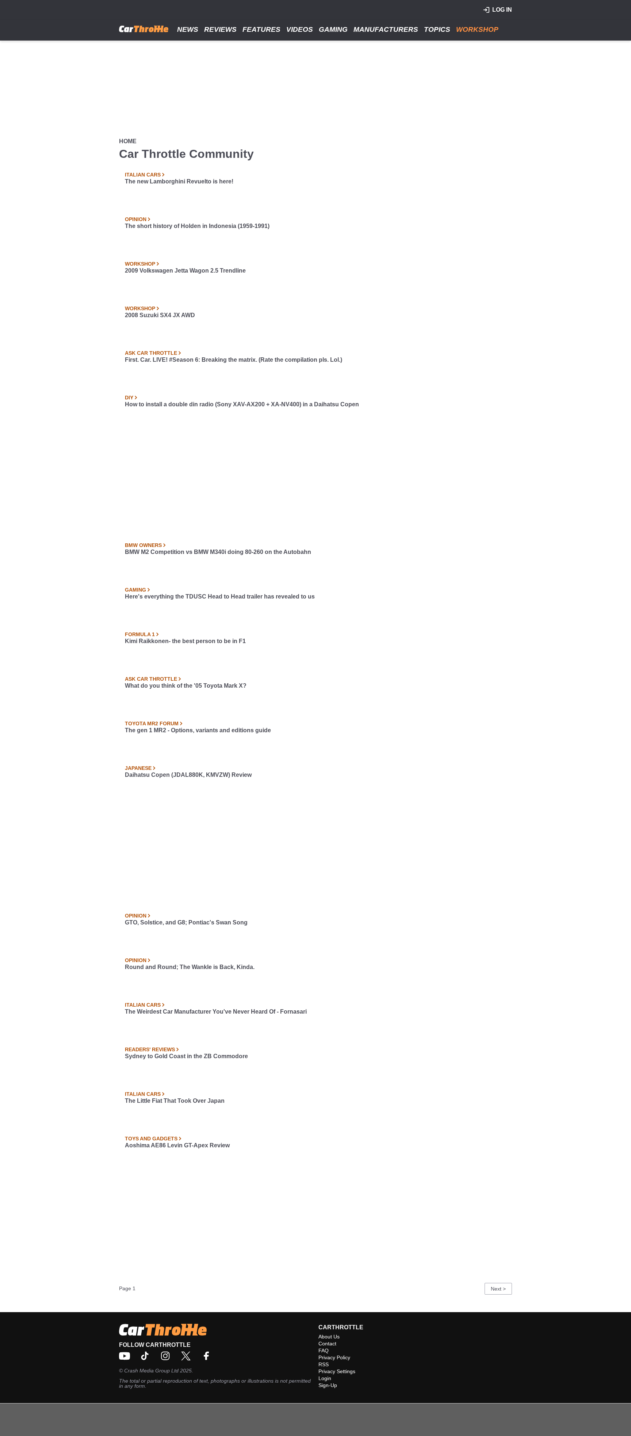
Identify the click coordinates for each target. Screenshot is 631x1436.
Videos (299, 29)
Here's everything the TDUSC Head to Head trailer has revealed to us (220, 596)
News (187, 29)
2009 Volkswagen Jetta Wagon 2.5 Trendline (185, 270)
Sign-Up (327, 1385)
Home (128, 141)
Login (324, 1378)
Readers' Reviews (150, 1049)
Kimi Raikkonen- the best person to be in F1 (185, 641)
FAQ (323, 1350)
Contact (327, 1343)
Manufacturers (385, 29)
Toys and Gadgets (151, 1138)
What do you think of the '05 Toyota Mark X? (185, 686)
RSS (323, 1364)
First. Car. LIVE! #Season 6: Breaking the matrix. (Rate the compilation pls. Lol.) (233, 360)
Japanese (138, 768)
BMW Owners (143, 545)
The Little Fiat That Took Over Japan (175, 1101)
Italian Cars (143, 175)
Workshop (477, 29)
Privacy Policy (334, 1357)
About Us (329, 1336)
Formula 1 (140, 634)
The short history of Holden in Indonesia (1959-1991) (197, 226)
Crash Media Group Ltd (151, 1371)
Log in (502, 10)
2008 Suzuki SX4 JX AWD (160, 315)
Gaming (333, 29)
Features (261, 29)
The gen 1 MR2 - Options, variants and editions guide (198, 730)
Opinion (135, 219)
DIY (129, 397)
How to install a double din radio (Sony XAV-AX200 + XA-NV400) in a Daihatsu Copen (242, 404)
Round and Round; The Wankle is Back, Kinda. (190, 967)
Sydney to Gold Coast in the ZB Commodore (186, 1056)
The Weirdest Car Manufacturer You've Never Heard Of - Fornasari (216, 1011)
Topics (437, 29)
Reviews (220, 29)
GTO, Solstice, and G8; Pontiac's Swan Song (186, 922)
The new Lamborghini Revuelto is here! (179, 181)
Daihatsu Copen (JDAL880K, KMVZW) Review (188, 775)
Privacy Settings (336, 1371)
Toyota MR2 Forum (152, 723)
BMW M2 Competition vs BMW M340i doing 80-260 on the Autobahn (218, 552)
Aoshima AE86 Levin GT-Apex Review (177, 1145)
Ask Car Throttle (151, 353)
